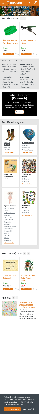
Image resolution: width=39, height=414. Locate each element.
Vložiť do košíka (8, 54)
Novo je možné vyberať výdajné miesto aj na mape (27, 304)
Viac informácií (28, 409)
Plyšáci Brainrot (10, 206)
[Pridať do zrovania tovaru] (18, 54)
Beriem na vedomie (12, 409)
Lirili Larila (7, 235)
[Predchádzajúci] (21, 18)
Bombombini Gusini (10, 226)
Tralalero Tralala (27, 150)
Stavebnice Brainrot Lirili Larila (9, 176)
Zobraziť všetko (9, 152)
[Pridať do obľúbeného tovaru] (16, 54)
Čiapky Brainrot (28, 143)
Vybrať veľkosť (7, 289)
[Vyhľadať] (29, 3)
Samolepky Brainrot (26, 175)
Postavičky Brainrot (26, 207)
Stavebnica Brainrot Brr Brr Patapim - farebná (28, 278)
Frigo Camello (8, 219)
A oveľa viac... (25, 77)
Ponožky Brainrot (7, 144)
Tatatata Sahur (8, 229)
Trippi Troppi (8, 217)
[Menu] (3, 3)
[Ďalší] (24, 18)
